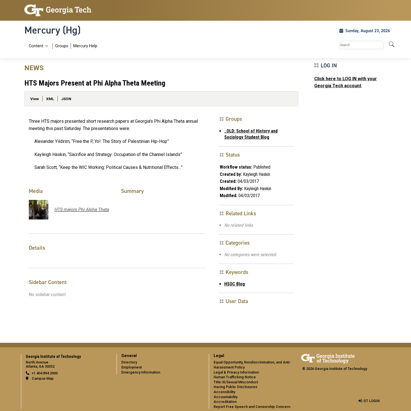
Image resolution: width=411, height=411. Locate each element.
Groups (61, 46)
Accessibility (224, 392)
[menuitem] (62, 46)
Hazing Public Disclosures (235, 387)
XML (50, 98)
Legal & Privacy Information (236, 372)
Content (36, 46)
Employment (131, 367)
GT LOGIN (371, 401)
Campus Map (43, 378)
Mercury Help (85, 46)
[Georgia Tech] (67, 10)
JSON (66, 98)
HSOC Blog (234, 284)
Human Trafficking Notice (235, 377)
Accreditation (225, 402)
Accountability (225, 397)
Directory (129, 362)
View (34, 98)
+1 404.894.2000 (45, 373)
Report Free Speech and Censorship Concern (252, 407)
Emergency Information (140, 372)
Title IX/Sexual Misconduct (236, 382)
